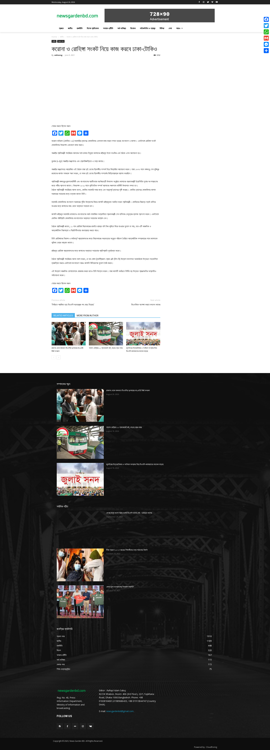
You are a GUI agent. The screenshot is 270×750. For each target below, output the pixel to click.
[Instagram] (203, 2)
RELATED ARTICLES (63, 315)
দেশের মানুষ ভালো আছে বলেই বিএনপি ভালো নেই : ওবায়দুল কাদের (129, 513)
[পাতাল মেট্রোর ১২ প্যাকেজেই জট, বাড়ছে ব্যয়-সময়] (106, 333)
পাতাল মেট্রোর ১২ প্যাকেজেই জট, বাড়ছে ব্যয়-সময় (106, 348)
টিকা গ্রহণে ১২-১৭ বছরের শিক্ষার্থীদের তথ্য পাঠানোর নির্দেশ (127, 550)
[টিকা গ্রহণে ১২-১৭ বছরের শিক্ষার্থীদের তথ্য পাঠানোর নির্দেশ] (80, 564)
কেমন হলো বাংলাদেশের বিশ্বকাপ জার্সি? (120, 587)
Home (54, 36)
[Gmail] (266, 38)
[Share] (266, 50)
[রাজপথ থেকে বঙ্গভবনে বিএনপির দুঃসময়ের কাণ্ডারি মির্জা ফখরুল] (69, 333)
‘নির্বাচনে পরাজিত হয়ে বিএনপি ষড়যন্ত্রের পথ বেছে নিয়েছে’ (73, 304)
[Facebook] (199, 2)
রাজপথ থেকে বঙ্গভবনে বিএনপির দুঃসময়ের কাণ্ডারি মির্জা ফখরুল (128, 390)
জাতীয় (62, 36)
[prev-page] (53, 357)
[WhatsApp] (266, 32)
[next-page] (58, 357)
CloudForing (211, 747)
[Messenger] (266, 44)
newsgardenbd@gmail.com (120, 711)
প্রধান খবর (61, 41)
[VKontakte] (91, 726)
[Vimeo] (212, 2)
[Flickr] (75, 726)
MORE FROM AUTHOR (87, 315)
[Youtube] (216, 2)
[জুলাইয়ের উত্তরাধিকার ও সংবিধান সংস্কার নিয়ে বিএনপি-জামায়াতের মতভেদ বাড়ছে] (143, 333)
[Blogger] (60, 726)
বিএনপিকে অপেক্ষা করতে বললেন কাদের (145, 304)
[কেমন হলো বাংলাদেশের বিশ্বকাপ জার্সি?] (80, 601)
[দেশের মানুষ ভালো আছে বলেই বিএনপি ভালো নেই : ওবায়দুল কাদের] (80, 527)
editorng (58, 55)
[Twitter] (208, 2)
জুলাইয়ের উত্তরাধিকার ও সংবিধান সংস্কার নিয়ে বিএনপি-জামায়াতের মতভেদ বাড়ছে (135, 464)
